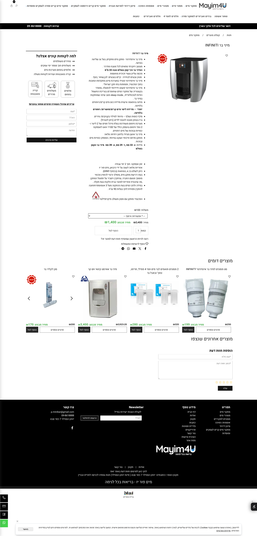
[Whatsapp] (4, 524)
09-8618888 (34, 26)
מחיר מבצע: (123, 222)
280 (135, 324)
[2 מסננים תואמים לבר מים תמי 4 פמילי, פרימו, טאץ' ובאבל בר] (154, 316)
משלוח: (144, 210)
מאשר (25, 529)
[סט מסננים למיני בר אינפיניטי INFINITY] (207, 321)
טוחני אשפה (220, 16)
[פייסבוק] (4, 516)
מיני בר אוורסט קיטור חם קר (102, 269)
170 (31, 324)
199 (187, 324)
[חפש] (16, 6)
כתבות (136, 16)
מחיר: (145, 222)
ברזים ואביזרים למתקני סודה (196, 16)
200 (73, 324)
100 (138, 210)
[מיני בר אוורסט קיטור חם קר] (102, 321)
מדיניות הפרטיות (223, 530)
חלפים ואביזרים (152, 16)
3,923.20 (122, 324)
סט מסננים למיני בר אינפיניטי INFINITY (206, 269)
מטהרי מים (163, 6)
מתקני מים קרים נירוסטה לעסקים (88, 6)
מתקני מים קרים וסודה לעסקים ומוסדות (47, 6)
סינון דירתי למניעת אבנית (122, 6)
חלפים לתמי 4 (171, 16)
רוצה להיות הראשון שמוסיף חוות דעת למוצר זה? (124, 239)
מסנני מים (177, 6)
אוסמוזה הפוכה (146, 6)
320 (177, 324)
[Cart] (11, 6)
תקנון (130, 467)
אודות (141, 467)
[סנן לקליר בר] (50, 313)
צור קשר (118, 467)
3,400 (84, 324)
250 (229, 324)
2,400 (139, 222)
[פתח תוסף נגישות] (254, 507)
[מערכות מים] (212, 5)
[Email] (4, 507)
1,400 (112, 222)
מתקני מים (191, 6)
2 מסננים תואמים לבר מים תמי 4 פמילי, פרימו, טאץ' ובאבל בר (155, 271)
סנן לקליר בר (50, 269)
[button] (188, 330)
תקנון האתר (172, 475)
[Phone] (4, 499)
